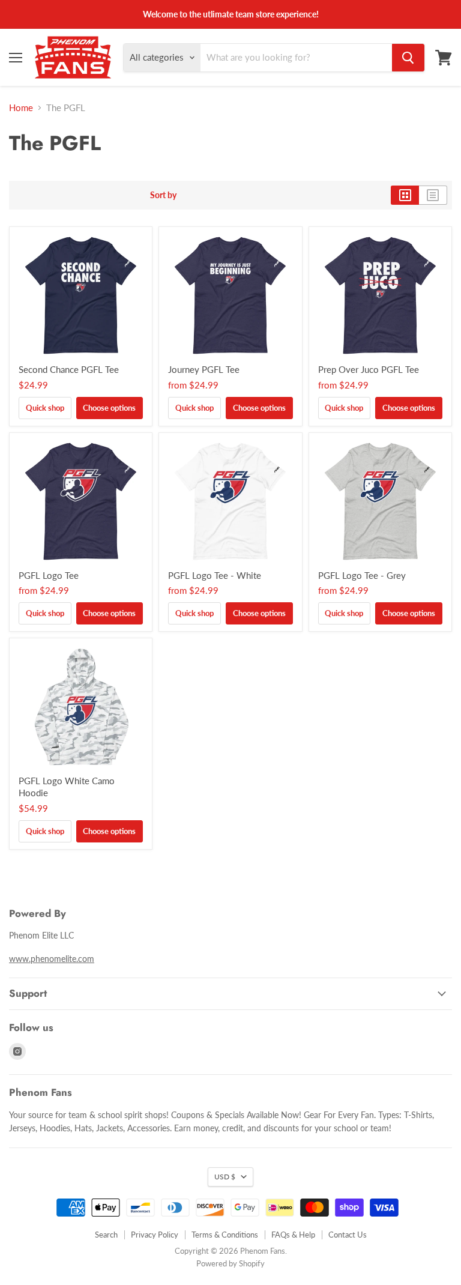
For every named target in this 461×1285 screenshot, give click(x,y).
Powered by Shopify (230, 1263)
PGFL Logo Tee (49, 575)
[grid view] (405, 195)
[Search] (408, 57)
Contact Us (347, 1234)
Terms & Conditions (224, 1234)
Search (106, 1234)
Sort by (163, 195)
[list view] (433, 195)
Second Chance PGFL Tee (69, 369)
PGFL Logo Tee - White (214, 575)
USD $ (224, 1176)
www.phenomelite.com (51, 959)
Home (21, 108)
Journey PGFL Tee (204, 369)
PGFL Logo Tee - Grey (362, 575)
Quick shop (45, 408)
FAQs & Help (293, 1234)
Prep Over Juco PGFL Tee (368, 369)
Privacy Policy (154, 1234)
